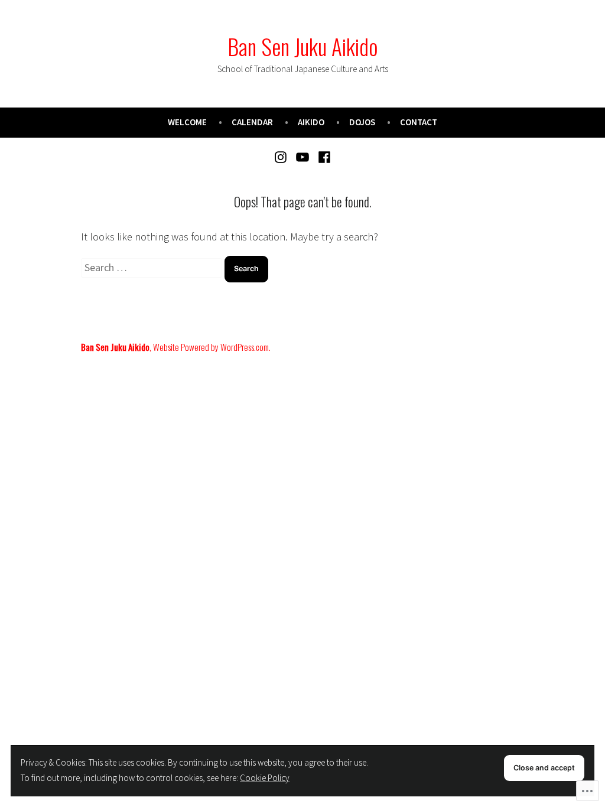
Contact (418, 122)
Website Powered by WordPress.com (211, 346)
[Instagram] (282, 156)
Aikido (311, 122)
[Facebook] (322, 156)
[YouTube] (303, 156)
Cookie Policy (265, 777)
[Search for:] (153, 267)
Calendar (252, 122)
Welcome (187, 122)
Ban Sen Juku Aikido (302, 46)
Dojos (362, 122)
